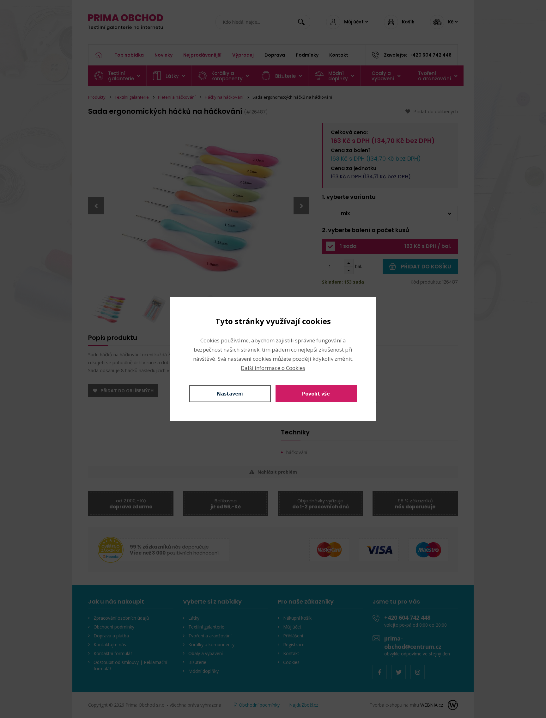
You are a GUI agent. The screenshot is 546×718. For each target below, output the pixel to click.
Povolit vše (316, 393)
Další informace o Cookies (273, 367)
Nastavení (230, 393)
